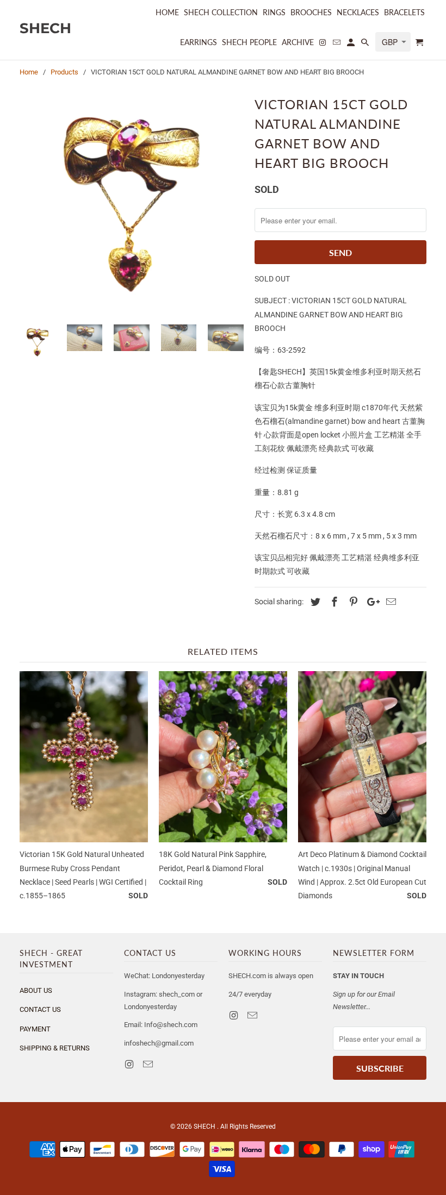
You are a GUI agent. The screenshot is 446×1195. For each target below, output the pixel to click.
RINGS (274, 12)
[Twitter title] (314, 602)
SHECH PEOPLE (249, 42)
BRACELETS (404, 12)
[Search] (365, 44)
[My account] (351, 44)
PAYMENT (35, 1029)
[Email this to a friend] (389, 602)
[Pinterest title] (352, 602)
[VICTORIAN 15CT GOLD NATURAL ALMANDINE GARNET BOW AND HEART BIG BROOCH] (132, 204)
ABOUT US (36, 990)
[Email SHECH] (149, 1064)
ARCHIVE (298, 42)
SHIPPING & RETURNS (55, 1048)
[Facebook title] (333, 602)
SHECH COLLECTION (221, 12)
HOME (167, 12)
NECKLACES (358, 12)
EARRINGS (198, 42)
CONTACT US (40, 1009)
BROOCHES (311, 12)
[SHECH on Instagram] (130, 1064)
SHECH (205, 1126)
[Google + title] (370, 602)
